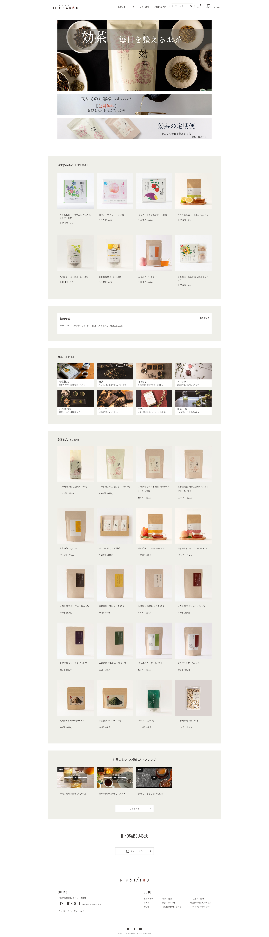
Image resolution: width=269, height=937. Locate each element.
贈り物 (146, 907)
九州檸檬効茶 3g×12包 (110, 277)
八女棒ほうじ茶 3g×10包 (150, 663)
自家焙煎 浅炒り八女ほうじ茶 (113, 663)
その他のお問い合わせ (171, 907)
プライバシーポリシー (200, 907)
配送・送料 (148, 899)
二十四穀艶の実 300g (188, 721)
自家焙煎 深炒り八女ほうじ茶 (73, 663)
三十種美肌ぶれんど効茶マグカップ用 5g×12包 (193, 489)
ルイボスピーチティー (148, 277)
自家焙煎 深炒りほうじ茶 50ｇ (192, 606)
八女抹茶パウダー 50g (110, 721)
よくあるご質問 (197, 899)
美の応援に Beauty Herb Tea (151, 548)
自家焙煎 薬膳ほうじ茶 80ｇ (151, 606)
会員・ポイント (169, 903)
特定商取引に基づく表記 (201, 903)
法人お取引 (144, 7)
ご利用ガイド (160, 7)
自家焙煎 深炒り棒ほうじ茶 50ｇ (75, 606)
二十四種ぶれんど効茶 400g (73, 487)
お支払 (146, 903)
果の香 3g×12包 (146, 721)
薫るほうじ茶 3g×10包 (189, 663)
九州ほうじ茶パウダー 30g (72, 721)
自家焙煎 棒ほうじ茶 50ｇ (112, 606)
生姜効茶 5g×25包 (69, 548)
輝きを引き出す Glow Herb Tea (193, 548)
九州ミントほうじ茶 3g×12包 (74, 277)
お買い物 (122, 7)
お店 (132, 7)
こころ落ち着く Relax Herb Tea (193, 215)
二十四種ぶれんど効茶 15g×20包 (114, 487)
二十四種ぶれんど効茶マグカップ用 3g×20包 (153, 489)
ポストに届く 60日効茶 (109, 548)
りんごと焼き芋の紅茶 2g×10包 (152, 215)
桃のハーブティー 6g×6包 (111, 215)
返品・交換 (167, 899)
